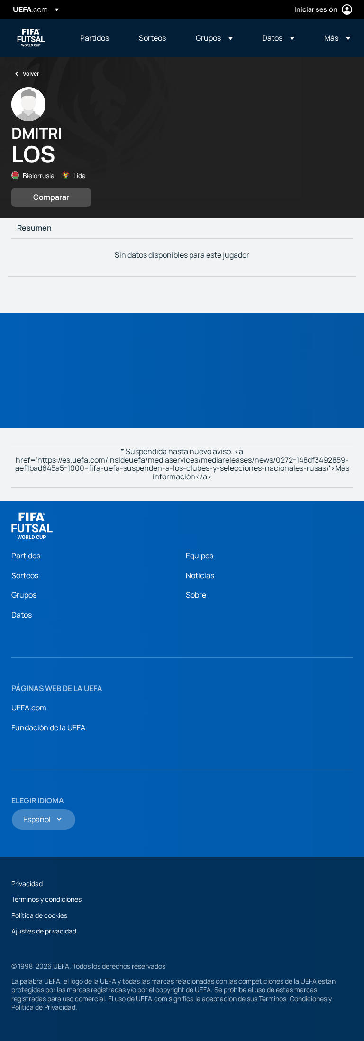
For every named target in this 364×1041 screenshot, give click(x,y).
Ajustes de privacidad (43, 930)
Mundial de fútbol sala (31, 38)
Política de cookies (39, 915)
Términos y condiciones (46, 899)
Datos (21, 615)
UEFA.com (28, 707)
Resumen (34, 228)
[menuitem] (97, 38)
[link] (94, 38)
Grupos (23, 595)
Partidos (25, 555)
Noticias (200, 575)
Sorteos (24, 575)
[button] (214, 38)
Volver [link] (31, 74)
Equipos (199, 555)
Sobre (196, 595)
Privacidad (27, 883)
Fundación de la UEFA (48, 727)
